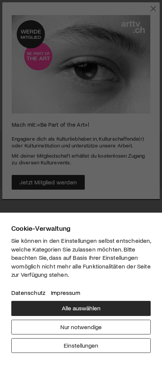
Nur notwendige (81, 326)
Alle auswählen (81, 307)
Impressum (65, 292)
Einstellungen (81, 345)
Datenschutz (28, 292)
